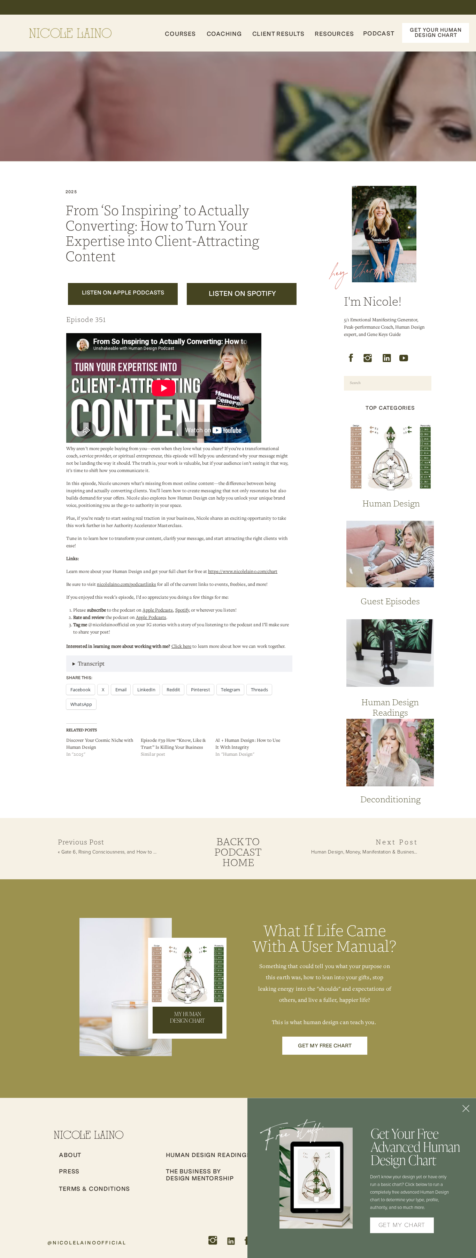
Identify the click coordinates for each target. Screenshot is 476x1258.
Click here (181, 646)
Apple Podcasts (158, 610)
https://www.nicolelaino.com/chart (242, 571)
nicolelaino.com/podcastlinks (126, 584)
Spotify (182, 610)
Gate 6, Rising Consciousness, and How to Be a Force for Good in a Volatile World (149, 852)
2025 (71, 191)
